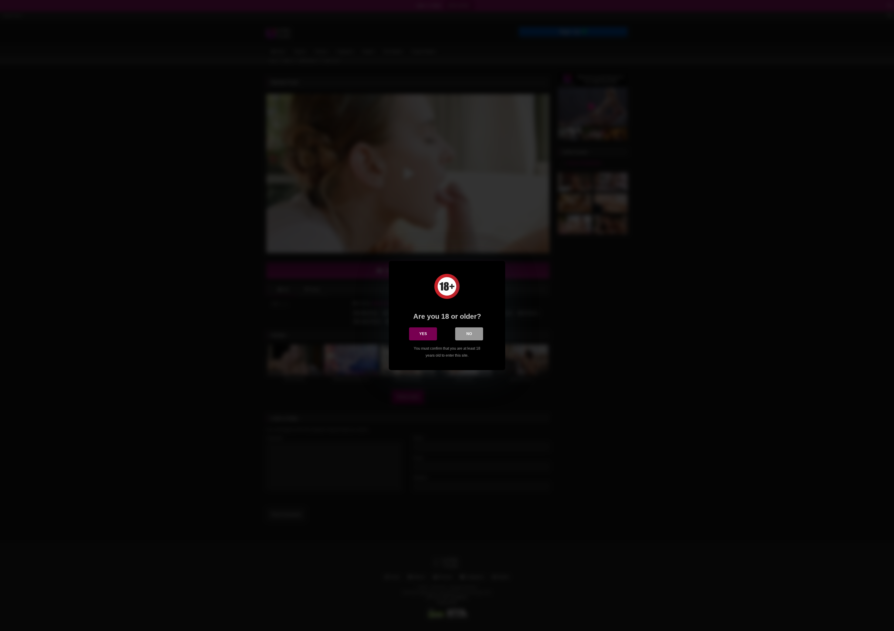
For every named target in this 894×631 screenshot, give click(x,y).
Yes (423, 334)
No (469, 334)
